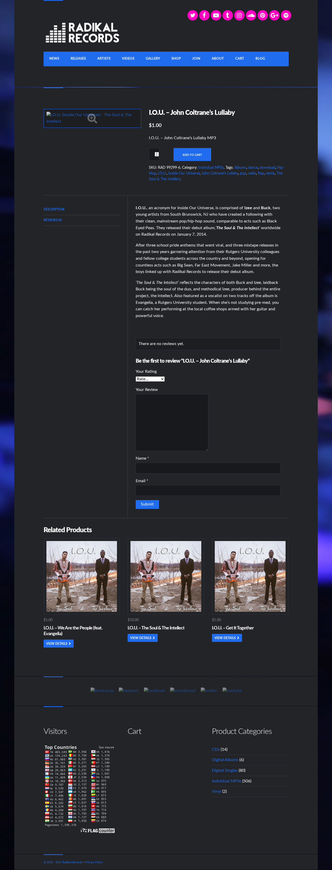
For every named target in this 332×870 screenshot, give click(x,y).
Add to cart (192, 154)
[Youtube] (232, 690)
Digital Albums (225, 760)
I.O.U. (162, 173)
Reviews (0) (53, 220)
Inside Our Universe (184, 173)
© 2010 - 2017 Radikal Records (63, 862)
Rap (261, 173)
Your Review (147, 390)
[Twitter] (193, 15)
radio (252, 173)
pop (243, 173)
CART (239, 58)
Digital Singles (225, 770)
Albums (240, 168)
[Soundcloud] (251, 15)
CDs (216, 749)
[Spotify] (286, 15)
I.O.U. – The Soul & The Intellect (156, 628)
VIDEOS (128, 58)
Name (142, 458)
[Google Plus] (274, 15)
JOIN (196, 58)
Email (142, 481)
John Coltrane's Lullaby (220, 173)
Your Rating (146, 371)
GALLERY (153, 58)
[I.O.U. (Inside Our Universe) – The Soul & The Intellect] (92, 118)
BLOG (260, 58)
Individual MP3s (211, 168)
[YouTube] (216, 15)
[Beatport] (129, 690)
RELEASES (78, 58)
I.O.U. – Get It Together (233, 628)
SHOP (176, 58)
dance (253, 168)
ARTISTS (103, 58)
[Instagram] (239, 15)
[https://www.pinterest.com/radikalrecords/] (263, 15)
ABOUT (218, 58)
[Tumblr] (228, 15)
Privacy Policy (94, 862)
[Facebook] (204, 15)
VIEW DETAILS (56, 643)
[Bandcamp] (102, 690)
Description (54, 209)
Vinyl (216, 791)
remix (270, 173)
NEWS (54, 58)
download (267, 168)
